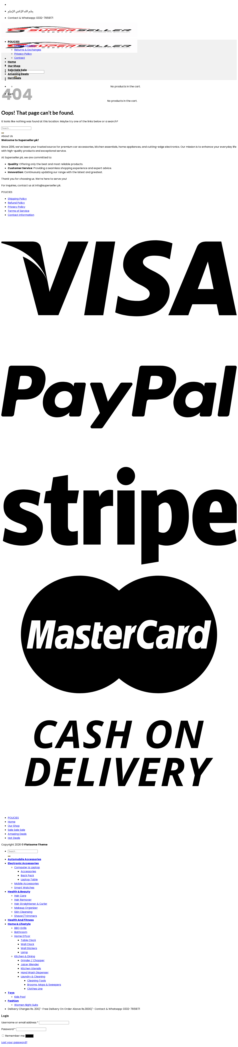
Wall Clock (27, 944)
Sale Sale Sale (17, 70)
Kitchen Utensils (31, 968)
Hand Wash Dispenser (35, 972)
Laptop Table (29, 879)
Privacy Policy (23, 54)
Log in (29, 1036)
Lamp (24, 952)
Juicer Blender (30, 964)
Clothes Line (35, 989)
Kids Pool (19, 997)
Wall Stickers (29, 948)
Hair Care (20, 896)
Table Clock (28, 940)
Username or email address (19, 1022)
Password (8, 1029)
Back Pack (27, 875)
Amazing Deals (18, 74)
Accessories (28, 871)
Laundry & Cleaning (33, 976)
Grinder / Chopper (33, 960)
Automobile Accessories (24, 859)
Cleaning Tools (36, 980)
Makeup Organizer (26, 908)
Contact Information (21, 215)
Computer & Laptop (27, 867)
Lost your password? (14, 1042)
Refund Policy (16, 203)
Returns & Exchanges (27, 50)
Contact (19, 58)
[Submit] (2, 132)
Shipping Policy (17, 199)
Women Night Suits (26, 1005)
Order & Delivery (24, 46)
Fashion (13, 1001)
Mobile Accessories (26, 883)
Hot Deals (14, 78)
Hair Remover (23, 900)
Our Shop (14, 66)
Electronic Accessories (23, 863)
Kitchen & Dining (24, 956)
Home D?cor (22, 936)
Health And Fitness (21, 920)
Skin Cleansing (23, 912)
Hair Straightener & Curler (30, 904)
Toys (11, 993)
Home (12, 62)
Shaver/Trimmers (25, 916)
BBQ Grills (20, 928)
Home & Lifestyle (19, 924)
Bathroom (20, 932)
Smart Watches (24, 887)
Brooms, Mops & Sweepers (44, 985)
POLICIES (14, 42)
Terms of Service (18, 211)
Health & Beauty (19, 892)
